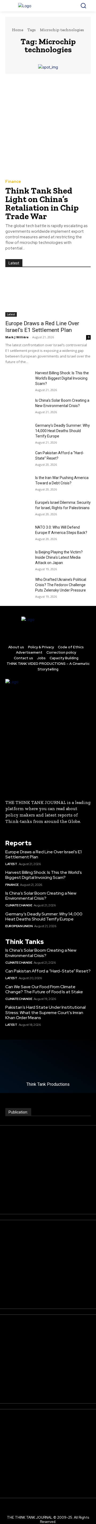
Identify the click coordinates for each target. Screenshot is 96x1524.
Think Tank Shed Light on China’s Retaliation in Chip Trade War (42, 203)
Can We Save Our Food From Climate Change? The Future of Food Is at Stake (44, 989)
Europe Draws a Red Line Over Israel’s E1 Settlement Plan (42, 326)
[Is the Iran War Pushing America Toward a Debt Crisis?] (18, 484)
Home (17, 29)
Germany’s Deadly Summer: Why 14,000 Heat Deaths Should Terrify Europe (62, 430)
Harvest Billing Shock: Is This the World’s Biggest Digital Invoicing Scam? (62, 378)
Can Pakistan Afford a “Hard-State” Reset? (48, 971)
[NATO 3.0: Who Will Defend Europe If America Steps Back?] (18, 533)
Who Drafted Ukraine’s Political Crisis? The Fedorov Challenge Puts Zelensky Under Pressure (60, 584)
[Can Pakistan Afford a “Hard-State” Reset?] (18, 459)
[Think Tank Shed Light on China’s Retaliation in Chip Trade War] (48, 126)
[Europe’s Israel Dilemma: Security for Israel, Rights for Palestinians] (18, 509)
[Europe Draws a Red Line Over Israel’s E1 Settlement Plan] (48, 295)
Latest (11, 314)
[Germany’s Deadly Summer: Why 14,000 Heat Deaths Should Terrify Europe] (18, 432)
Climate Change (18, 905)
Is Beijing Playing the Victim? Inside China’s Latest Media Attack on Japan (59, 557)
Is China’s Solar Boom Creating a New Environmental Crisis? (40, 895)
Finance (13, 182)
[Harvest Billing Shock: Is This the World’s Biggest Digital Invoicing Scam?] (18, 379)
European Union (19, 926)
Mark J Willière (17, 337)
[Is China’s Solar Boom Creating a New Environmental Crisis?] (18, 407)
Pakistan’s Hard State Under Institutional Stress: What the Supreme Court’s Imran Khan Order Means (45, 1012)
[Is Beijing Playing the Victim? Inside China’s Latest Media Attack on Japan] (18, 558)
